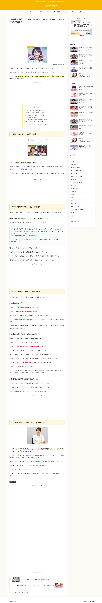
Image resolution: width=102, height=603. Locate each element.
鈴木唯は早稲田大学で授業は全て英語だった (39, 119)
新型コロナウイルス (77, 210)
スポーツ (73, 203)
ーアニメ (74, 185)
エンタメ (73, 161)
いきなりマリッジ (78, 182)
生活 (72, 216)
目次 (35, 107)
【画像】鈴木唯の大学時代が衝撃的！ (35, 110)
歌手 (73, 194)
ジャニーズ (75, 173)
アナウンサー (13, 481)
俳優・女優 (75, 188)
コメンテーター (76, 170)
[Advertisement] (37, 33)
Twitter (38, 158)
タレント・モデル (77, 176)
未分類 (72, 213)
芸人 (73, 197)
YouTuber (74, 164)
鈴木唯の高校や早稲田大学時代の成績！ (36, 115)
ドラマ (74, 179)
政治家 (74, 191)
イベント (73, 158)
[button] (91, 221)
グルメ (72, 200)
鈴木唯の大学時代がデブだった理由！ (35, 112)
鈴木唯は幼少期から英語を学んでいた (37, 121)
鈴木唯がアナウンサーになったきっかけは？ (37, 124)
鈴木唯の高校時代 (32, 117)
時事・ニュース (75, 207)
